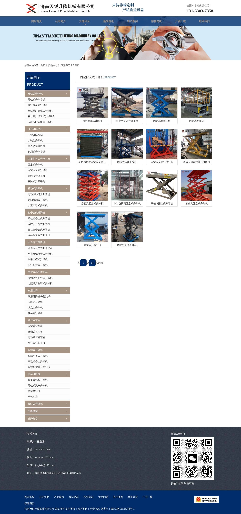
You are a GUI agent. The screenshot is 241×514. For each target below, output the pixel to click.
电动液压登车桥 (36, 337)
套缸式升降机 (35, 404)
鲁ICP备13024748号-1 (123, 508)
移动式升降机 (35, 188)
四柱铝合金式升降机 (39, 235)
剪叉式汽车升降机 (38, 380)
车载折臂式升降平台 (39, 367)
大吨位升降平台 (36, 176)
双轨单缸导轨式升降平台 (41, 116)
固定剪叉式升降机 (70, 65)
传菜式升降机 (35, 313)
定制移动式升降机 (38, 200)
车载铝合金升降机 (38, 361)
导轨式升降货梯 (36, 99)
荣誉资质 (156, 21)
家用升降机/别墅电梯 (39, 296)
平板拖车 (33, 411)
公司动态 (74, 497)
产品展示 (59, 497)
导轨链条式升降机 (38, 105)
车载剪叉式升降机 (38, 356)
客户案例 (132, 21)
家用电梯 (33, 290)
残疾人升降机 (35, 307)
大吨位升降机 (35, 140)
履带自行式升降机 (38, 259)
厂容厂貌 (180, 21)
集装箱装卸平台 (36, 343)
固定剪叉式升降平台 (39, 158)
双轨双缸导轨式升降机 (40, 122)
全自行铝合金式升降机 (40, 253)
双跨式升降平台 (36, 181)
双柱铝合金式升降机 (39, 224)
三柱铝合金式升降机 (39, 229)
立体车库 (33, 396)
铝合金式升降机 (36, 212)
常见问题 (103, 497)
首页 (43, 65)
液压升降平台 (35, 129)
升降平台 (84, 21)
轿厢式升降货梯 (36, 151)
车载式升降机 (35, 350)
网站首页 (36, 21)
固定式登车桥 (35, 326)
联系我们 (204, 21)
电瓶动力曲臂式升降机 (40, 283)
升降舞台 (33, 418)
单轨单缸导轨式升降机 (40, 110)
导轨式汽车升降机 (38, 385)
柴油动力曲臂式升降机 (40, 278)
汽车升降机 (34, 374)
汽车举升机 (34, 391)
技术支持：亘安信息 (89, 508)
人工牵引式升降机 (38, 205)
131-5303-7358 (200, 11)
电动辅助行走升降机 (39, 194)
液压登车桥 (34, 320)
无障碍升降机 (35, 302)
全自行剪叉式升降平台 (40, 248)
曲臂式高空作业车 (38, 272)
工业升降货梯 (35, 135)
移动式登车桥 (35, 331)
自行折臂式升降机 (38, 265)
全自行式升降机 (36, 242)
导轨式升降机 (35, 93)
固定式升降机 (35, 164)
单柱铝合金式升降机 (39, 218)
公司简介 (60, 21)
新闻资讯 (108, 21)
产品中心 (52, 65)
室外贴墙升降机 (36, 146)
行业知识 (88, 497)
